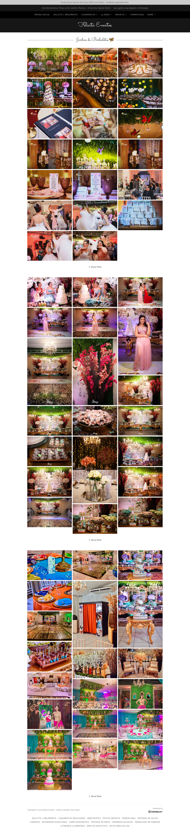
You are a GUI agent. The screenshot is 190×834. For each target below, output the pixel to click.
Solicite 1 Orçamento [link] (65, 15)
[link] (95, 25)
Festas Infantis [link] (111, 818)
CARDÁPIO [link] (35, 822)
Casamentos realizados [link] (72, 818)
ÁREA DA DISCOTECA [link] (97, 826)
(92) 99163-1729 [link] (121, 8)
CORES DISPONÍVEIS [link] (79, 822)
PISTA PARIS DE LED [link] (120, 826)
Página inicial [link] (42, 15)
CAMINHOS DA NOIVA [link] (122, 822)
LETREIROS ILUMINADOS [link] (72, 826)
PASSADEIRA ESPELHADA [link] (54, 822)
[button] (89, 14)
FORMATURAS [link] (137, 15)
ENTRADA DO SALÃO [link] (147, 818)
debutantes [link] (94, 818)
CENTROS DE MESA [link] (100, 822)
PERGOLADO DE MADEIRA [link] (147, 822)
